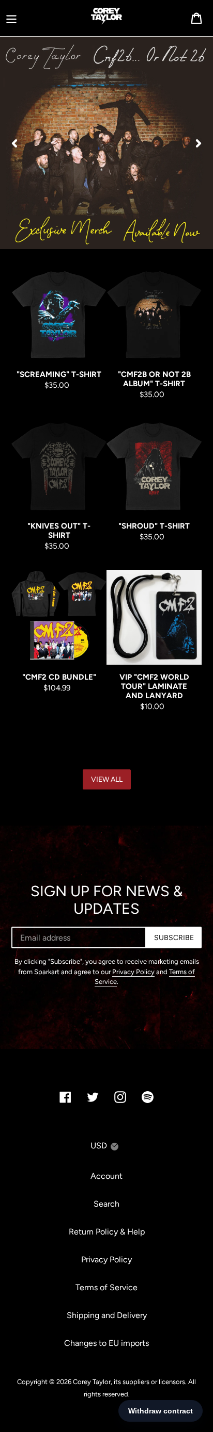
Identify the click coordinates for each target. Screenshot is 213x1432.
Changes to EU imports (106, 1343)
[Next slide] (198, 143)
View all (107, 779)
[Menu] (11, 18)
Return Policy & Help (107, 1232)
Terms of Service (106, 1287)
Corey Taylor (92, 1382)
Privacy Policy (133, 972)
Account (106, 1176)
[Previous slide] (14, 143)
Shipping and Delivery (107, 1315)
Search (106, 1204)
